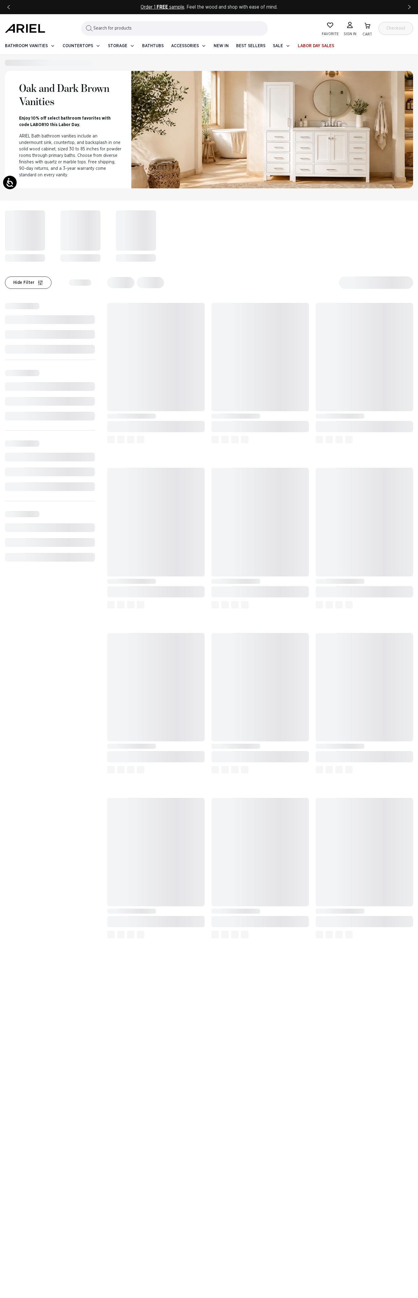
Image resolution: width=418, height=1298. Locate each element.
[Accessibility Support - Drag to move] (10, 182)
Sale (278, 46)
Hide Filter (24, 282)
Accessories (185, 46)
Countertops (78, 46)
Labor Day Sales (316, 46)
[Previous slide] (8, 7)
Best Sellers (250, 46)
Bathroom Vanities (26, 46)
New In (221, 46)
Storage (117, 46)
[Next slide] (409, 7)
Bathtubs (153, 46)
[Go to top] (402, 1257)
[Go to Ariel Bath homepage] (25, 28)
